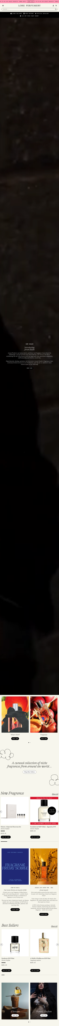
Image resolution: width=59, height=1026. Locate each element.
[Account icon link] (53, 5)
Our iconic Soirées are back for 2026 (15, 890)
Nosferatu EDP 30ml (8, 958)
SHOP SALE (31, 1)
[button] (28, 742)
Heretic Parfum (5, 828)
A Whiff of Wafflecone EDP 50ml (40, 958)
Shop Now (15, 1015)
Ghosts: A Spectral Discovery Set (11, 827)
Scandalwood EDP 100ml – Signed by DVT (43, 827)
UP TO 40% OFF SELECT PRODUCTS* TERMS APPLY (13, 1)
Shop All (55, 794)
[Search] (55, 9)
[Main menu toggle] (3, 5)
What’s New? (15, 735)
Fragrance (43, 735)
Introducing (29, 348)
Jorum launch (44, 890)
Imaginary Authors (35, 960)
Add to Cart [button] (6, 837)
